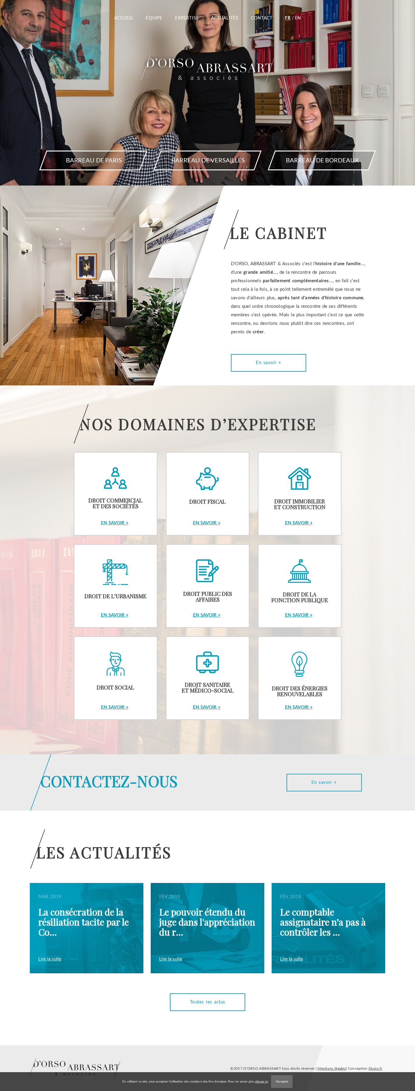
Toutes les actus (207, 1002)
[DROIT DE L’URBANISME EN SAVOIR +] (118, 539)
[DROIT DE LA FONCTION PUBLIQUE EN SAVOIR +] (297, 539)
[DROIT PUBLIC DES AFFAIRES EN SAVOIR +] (208, 539)
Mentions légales (331, 1068)
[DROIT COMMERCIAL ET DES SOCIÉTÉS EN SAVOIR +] (118, 446)
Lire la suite (49, 959)
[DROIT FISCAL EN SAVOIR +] (208, 446)
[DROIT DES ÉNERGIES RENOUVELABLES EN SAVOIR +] (297, 631)
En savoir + (268, 362)
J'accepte (282, 1081)
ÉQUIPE (154, 18)
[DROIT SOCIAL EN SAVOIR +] (118, 631)
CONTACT (262, 18)
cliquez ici (261, 1081)
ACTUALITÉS (224, 18)
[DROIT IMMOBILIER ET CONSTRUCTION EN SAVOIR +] (297, 446)
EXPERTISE (187, 18)
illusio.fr (375, 1068)
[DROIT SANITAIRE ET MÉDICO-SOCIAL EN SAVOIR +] (208, 631)
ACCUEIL (123, 18)
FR (288, 18)
